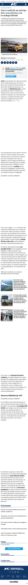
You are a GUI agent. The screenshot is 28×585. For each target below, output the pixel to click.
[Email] (16, 62)
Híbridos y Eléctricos (8, 58)
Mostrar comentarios (14, 548)
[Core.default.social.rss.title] (18, 572)
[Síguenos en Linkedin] (15, 572)
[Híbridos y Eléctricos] (14, 569)
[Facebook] (2, 62)
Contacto (8, 575)
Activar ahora (10, 76)
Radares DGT (21, 1)
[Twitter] (5, 62)
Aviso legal (13, 576)
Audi (14, 227)
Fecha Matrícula (25, 576)
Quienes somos (2, 576)
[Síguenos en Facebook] (10, 572)
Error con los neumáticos (11, 1)
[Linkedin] (7, 62)
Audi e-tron (16, 101)
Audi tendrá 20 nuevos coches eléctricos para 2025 (14, 528)
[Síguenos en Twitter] (12, 572)
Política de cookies (18, 576)
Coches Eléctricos (6, 8)
